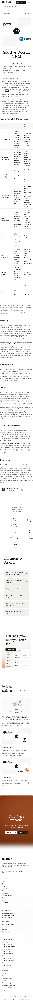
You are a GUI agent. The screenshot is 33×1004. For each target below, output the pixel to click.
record (10, 409)
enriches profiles (11, 344)
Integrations (5, 989)
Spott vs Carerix (6, 965)
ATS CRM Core (6, 910)
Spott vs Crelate (6, 963)
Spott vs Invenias (7, 944)
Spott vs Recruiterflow (8, 946)
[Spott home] (6, 2)
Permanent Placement (8, 924)
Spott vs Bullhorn (7, 939)
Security (4, 900)
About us (4, 884)
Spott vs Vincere (7, 956)
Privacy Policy (13, 997)
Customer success (7, 895)
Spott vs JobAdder (7, 958)
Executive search (7, 926)
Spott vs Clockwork (7, 953)
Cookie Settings (6, 999)
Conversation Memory (8, 978)
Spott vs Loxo (6, 942)
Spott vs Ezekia (6, 951)
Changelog (5, 902)
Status (5, 997)
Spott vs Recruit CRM (8, 949)
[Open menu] (29, 2)
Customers (5, 893)
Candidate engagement (8, 913)
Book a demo (23, 832)
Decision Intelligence (7, 983)
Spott (7, 91)
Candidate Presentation (8, 985)
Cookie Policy (23, 997)
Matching (4, 973)
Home (3, 881)
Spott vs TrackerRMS (8, 960)
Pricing (4, 886)
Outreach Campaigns (8, 976)
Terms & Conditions (23, 999)
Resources (5, 888)
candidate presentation (15, 443)
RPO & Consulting (7, 931)
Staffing (4, 929)
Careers (4, 891)
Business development (8, 915)
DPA (14, 999)
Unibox (4, 980)
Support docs (6, 898)
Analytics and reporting (8, 917)
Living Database (6, 987)
